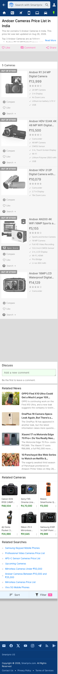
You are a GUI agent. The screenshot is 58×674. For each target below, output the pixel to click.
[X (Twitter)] (18, 645)
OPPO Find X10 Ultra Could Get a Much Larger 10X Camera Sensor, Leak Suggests (37, 395)
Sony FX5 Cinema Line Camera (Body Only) (28, 501)
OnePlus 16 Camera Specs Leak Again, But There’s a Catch (37, 416)
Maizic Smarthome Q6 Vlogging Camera (47, 501)
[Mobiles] (29, 13)
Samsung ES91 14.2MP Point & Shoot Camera (47, 529)
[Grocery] (54, 13)
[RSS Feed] (47, 645)
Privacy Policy (24, 670)
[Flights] (21, 13)
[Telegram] (40, 645)
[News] (12, 13)
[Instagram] (32, 645)
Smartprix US (8, 654)
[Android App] (54, 645)
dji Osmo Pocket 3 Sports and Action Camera (9, 529)
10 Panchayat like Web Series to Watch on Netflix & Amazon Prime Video (39, 456)
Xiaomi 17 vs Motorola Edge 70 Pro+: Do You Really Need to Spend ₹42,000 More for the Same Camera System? (38, 436)
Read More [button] (50, 40)
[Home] (4, 13)
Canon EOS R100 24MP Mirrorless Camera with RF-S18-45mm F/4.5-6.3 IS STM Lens (9, 501)
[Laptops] (37, 13)
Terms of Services (44, 670)
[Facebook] (11, 645)
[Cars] (45, 13)
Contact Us (7, 670)
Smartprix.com (28, 663)
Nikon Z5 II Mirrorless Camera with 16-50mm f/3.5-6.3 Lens (29, 529)
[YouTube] (25, 645)
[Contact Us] (4, 645)
